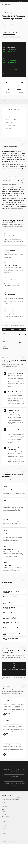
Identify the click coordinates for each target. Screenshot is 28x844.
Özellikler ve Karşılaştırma (13, 116)
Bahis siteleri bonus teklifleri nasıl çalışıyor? (13, 623)
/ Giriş (3, 809)
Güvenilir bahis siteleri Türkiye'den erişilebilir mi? (13, 592)
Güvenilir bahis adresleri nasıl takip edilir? (13, 633)
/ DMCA (3, 833)
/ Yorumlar (4, 821)
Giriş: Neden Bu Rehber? (12, 114)
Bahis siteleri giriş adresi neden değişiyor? (13, 597)
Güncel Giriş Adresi (10, 134)
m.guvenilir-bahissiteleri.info (14, 778)
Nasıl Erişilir (5, 102)
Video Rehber (9, 128)
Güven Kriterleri (10, 122)
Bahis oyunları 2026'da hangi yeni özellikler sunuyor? (13, 639)
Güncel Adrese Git (9, 32)
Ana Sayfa (4, 100)
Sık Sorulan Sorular (10, 125)
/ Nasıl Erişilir (4, 814)
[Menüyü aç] (25, 4)
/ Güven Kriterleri (5, 816)
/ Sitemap (3, 828)
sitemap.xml (4, 841)
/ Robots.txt (4, 831)
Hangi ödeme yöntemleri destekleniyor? (13, 608)
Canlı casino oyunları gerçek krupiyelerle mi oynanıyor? (13, 617)
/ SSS (3, 818)
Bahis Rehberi (10, 100)
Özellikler (17, 100)
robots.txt (10, 841)
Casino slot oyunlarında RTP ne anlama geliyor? (13, 602)
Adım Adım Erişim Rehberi (12, 119)
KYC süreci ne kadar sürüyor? (13, 613)
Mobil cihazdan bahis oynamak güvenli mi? (13, 628)
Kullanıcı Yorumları (10, 131)
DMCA (14, 841)
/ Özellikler (4, 811)
